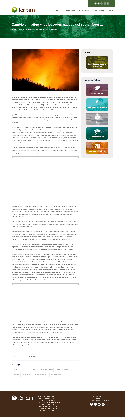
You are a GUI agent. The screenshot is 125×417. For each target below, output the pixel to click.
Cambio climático (30, 369)
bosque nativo (17, 369)
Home (14, 30)
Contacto (110, 10)
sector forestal (55, 374)
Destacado (16, 374)
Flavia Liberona (27, 374)
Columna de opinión (62, 369)
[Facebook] (95, 3)
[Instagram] (105, 3)
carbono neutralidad (46, 369)
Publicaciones (84, 10)
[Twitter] (98, 3)
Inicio (58, 10)
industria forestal (41, 374)
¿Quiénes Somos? (69, 10)
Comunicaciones (98, 10)
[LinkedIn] (101, 3)
